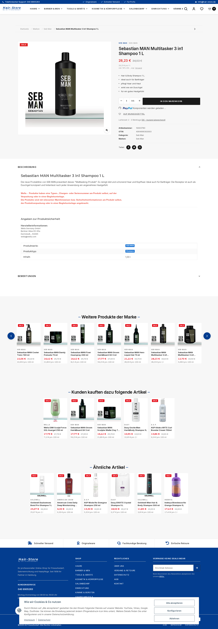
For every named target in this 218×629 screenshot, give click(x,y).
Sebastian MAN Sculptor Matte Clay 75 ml (108, 429)
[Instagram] (140, 147)
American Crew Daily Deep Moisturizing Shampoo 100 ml (67, 504)
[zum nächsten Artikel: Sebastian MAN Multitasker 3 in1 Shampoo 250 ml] (195, 29)
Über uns (119, 566)
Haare (78, 566)
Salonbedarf (82, 583)
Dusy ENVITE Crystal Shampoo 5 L (121, 503)
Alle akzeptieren (174, 603)
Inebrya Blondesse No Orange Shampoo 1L (175, 503)
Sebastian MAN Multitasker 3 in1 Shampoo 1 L (159, 353)
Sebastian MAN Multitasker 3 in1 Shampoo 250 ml (186, 353)
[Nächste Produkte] (207, 336)
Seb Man (133, 43)
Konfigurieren (174, 610)
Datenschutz (121, 575)
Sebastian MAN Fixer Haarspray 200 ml (81, 353)
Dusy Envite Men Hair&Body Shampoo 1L (135, 428)
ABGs (162, 576)
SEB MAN (130, 246)
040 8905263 (22, 2)
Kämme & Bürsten (84, 592)
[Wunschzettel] (202, 9)
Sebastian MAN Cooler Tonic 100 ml (28, 353)
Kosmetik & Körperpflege (89, 579)
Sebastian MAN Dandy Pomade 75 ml (54, 353)
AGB (116, 579)
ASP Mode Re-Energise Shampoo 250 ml (95, 503)
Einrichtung (82, 588)
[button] (194, 9)
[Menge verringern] (121, 101)
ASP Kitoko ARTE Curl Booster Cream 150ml (161, 428)
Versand (138, 68)
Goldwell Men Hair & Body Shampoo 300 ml (149, 503)
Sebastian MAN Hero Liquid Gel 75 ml (134, 353)
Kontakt (119, 583)
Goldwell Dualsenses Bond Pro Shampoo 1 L (41, 503)
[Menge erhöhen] (139, 101)
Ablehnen (174, 618)
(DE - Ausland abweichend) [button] (153, 120)
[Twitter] (134, 147)
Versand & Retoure (124, 570)
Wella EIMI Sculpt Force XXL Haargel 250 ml (55, 428)
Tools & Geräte (84, 575)
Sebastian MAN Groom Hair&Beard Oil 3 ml (108, 353)
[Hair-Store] (12, 8)
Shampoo (130, 251)
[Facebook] (128, 147)
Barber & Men (82, 570)
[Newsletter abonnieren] (196, 568)
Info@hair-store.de (206, 2)
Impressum (176, 625)
